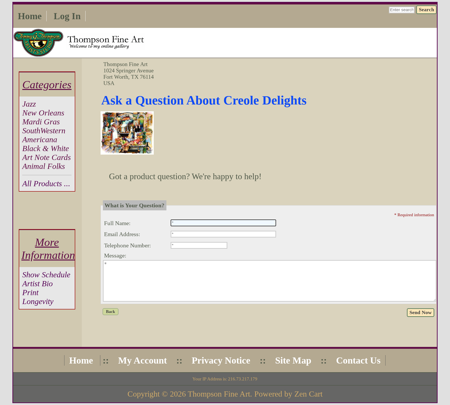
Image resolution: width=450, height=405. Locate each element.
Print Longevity (37, 297)
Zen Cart (308, 394)
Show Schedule (46, 274)
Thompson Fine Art (219, 394)
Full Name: (117, 223)
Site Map (293, 360)
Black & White (45, 148)
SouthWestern (43, 130)
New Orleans (43, 112)
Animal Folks (43, 166)
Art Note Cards (46, 157)
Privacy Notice (221, 360)
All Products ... (46, 183)
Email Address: (122, 234)
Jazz (29, 104)
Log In (67, 16)
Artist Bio (37, 283)
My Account (142, 360)
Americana (39, 139)
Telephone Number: (127, 245)
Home (30, 16)
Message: (115, 255)
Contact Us (358, 360)
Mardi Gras (41, 121)
